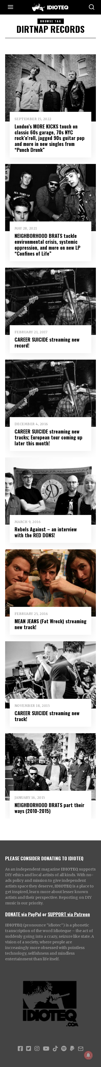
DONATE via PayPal (23, 914)
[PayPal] (72, 1048)
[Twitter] (28, 1048)
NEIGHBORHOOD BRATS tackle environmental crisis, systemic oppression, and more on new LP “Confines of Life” (47, 244)
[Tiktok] (55, 1048)
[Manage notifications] (88, 1055)
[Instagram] (37, 1048)
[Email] (80, 1048)
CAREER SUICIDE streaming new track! (47, 715)
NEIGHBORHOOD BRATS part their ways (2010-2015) (49, 807)
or (44, 914)
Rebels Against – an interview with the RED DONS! (46, 532)
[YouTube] (46, 1048)
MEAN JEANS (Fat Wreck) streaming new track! (50, 624)
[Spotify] (64, 1048)
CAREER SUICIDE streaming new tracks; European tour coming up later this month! (48, 437)
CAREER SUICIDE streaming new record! (47, 342)
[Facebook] (20, 1048)
